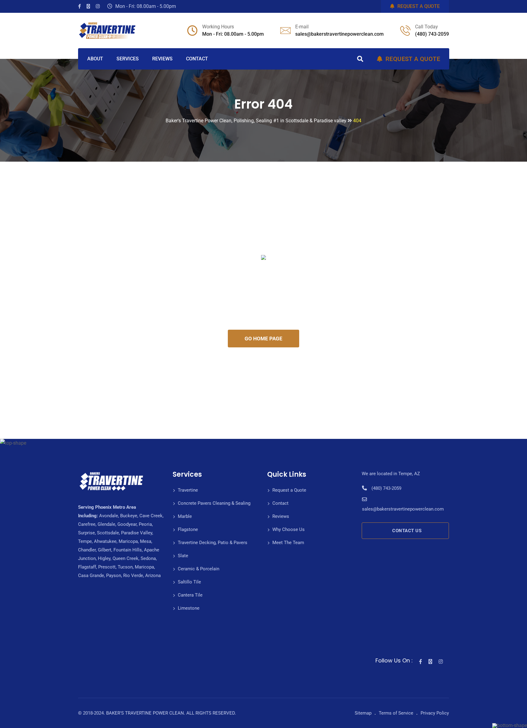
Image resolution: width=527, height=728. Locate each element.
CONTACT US (406, 530)
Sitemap (363, 713)
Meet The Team (288, 542)
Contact (280, 503)
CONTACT (197, 59)
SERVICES (128, 59)
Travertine (188, 490)
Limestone (188, 608)
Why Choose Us (288, 529)
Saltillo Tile (189, 582)
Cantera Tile (190, 595)
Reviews (280, 516)
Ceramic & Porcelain (198, 569)
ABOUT (95, 59)
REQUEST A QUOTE (418, 6)
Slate (183, 555)
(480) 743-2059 (432, 34)
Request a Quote (289, 490)
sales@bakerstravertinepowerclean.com (339, 34)
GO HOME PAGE (263, 338)
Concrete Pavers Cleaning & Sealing (214, 503)
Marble (185, 516)
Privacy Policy (435, 713)
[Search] (360, 59)
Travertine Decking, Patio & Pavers (212, 542)
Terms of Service (396, 713)
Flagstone (188, 529)
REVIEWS (162, 59)
